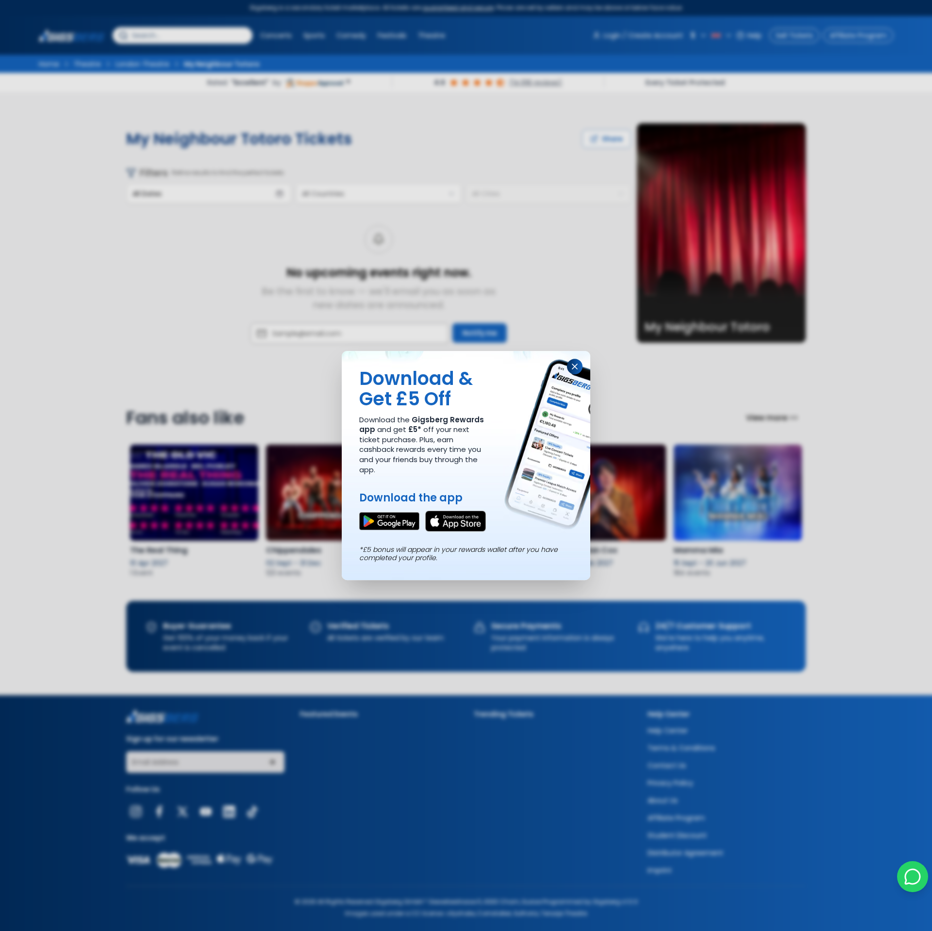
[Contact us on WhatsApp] (912, 876)
